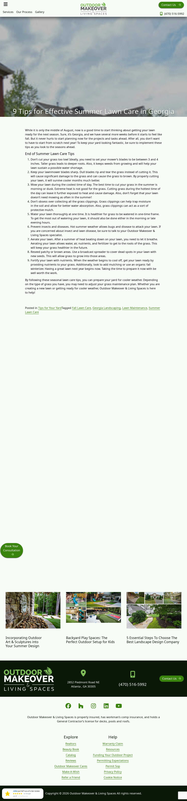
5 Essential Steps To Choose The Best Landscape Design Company (153, 639)
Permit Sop (113, 766)
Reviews (71, 760)
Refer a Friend (71, 777)
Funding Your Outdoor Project (113, 755)
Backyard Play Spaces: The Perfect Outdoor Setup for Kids (90, 639)
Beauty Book (71, 749)
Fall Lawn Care (81, 308)
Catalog (71, 755)
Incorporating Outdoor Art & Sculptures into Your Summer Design (24, 641)
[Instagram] (93, 705)
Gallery (39, 12)
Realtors (70, 743)
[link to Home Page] (93, 8)
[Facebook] (68, 705)
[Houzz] (80, 705)
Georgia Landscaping (106, 308)
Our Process (24, 12)
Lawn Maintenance (134, 308)
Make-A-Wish (71, 772)
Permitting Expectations (113, 760)
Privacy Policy (113, 772)
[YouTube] (118, 705)
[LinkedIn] (106, 705)
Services (8, 12)
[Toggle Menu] (5, 4)
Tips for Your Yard (50, 308)
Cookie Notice (113, 777)
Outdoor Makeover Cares (70, 766)
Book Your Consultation (11, 548)
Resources (113, 749)
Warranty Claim (113, 743)
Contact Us (169, 5)
